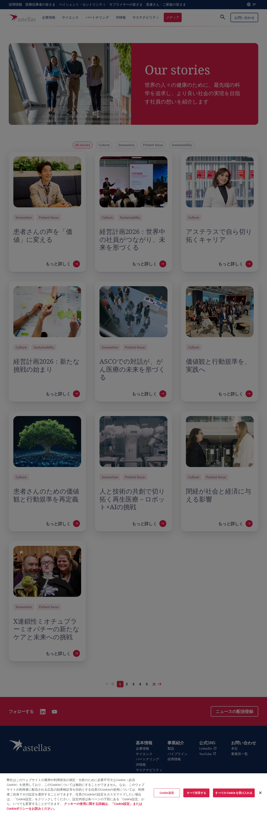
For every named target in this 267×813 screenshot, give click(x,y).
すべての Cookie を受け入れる (233, 793)
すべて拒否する (196, 793)
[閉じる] (260, 792)
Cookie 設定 (167, 793)
